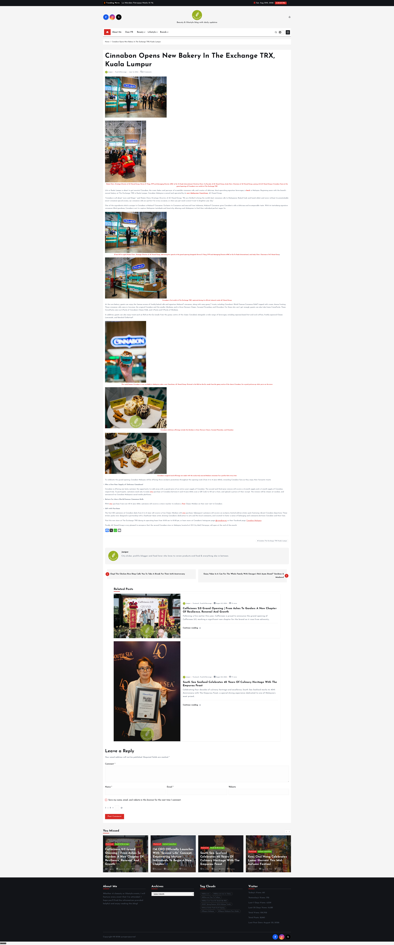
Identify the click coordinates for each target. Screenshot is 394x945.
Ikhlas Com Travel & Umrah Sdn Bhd (215, 901)
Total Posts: (254, 918)
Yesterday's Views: (257, 898)
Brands (163, 32)
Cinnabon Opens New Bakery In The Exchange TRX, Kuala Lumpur (136, 42)
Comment (110, 764)
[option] (125, 853)
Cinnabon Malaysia (253, 520)
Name (108, 787)
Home (107, 42)
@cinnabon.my (221, 520)
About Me (116, 32)
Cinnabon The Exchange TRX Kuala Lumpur (272, 541)
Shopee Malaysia (208, 911)
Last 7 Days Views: (257, 903)
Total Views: (254, 913)
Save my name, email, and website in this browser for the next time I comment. (144, 800)
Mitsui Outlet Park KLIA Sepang (214, 908)
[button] (286, 831)
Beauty (140, 32)
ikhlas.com (206, 894)
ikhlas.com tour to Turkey (223, 894)
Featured (196, 603)
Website (232, 787)
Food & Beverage (121, 72)
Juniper (110, 72)
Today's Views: (255, 893)
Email (170, 787)
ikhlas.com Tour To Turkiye (211, 897)
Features (166, 844)
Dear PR (129, 32)
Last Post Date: (256, 923)
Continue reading (191, 628)
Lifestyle (152, 32)
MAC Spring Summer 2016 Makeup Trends (217, 904)
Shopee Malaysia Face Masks (229, 911)
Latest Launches (121, 851)
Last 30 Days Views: (258, 908)
